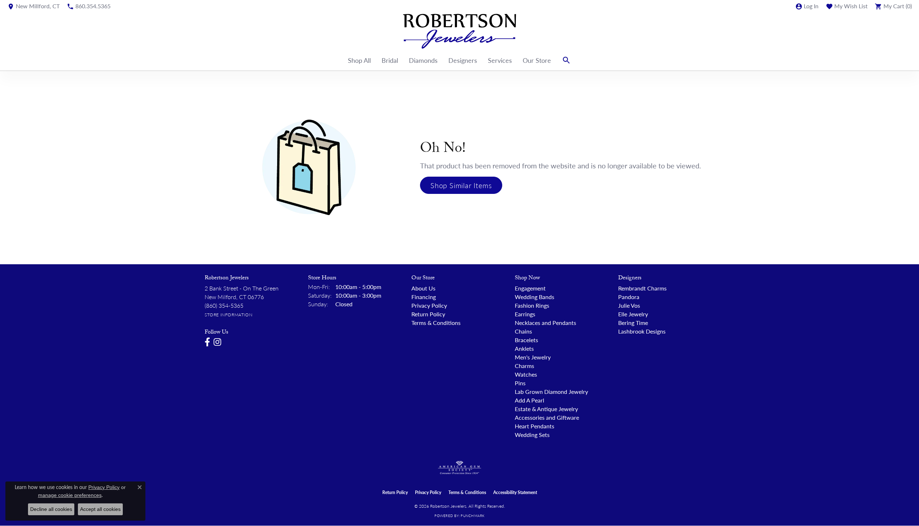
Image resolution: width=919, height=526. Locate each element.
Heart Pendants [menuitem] (534, 426)
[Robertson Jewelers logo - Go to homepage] (459, 31)
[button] (806, 6)
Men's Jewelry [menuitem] (533, 357)
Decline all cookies (51, 509)
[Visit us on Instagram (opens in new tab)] (217, 342)
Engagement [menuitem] (530, 288)
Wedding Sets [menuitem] (532, 434)
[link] (33, 6)
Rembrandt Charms (642, 288)
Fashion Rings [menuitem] (532, 305)
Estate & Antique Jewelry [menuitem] (546, 409)
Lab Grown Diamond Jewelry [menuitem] (551, 391)
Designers (462, 60)
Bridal (390, 60)
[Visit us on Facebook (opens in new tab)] (207, 342)
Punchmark (472, 515)
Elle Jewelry (633, 314)
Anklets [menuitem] (524, 348)
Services (500, 60)
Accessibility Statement (515, 492)
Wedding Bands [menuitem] (534, 297)
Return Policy (428, 314)
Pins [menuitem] (520, 383)
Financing (423, 297)
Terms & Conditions (436, 322)
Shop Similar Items (461, 185)
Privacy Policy (429, 305)
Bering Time (633, 322)
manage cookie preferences (70, 495)
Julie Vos (629, 305)
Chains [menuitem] (523, 331)
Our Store (537, 60)
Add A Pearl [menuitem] (529, 400)
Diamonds (423, 60)
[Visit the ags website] (460, 468)
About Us (423, 288)
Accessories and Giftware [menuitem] (547, 417)
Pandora (628, 297)
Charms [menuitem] (524, 366)
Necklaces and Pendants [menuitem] (545, 322)
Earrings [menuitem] (525, 314)
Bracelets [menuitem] (526, 340)
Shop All (359, 60)
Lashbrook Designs (642, 331)
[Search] (566, 60)
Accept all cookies (100, 509)
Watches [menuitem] (526, 374)
